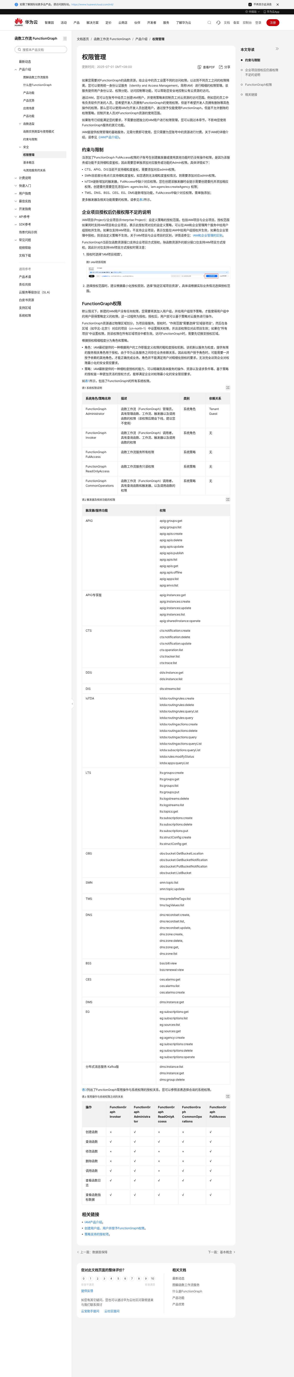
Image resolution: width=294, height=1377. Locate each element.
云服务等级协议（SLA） (35, 292)
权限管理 (28, 154)
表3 (84, 1089)
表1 (87, 381)
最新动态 (25, 61)
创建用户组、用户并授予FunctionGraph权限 (114, 1228)
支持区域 (25, 307)
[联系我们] (218, 23)
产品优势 (28, 100)
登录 (258, 22)
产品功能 (28, 92)
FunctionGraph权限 (258, 84)
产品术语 (25, 276)
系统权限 (25, 315)
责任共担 (25, 284)
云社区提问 (111, 1311)
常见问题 (25, 240)
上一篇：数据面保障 (93, 1252)
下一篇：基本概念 (220, 1252)
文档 (227, 22)
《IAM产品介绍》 (108, 137)
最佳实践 (25, 201)
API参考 (24, 216)
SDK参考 (25, 224)
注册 (273, 22)
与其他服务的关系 (34, 170)
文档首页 (83, 39)
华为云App (273, 11)
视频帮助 (25, 247)
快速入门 (25, 185)
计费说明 (25, 178)
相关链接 (251, 94)
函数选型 (28, 123)
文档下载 (25, 255)
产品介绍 (25, 69)
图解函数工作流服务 (35, 77)
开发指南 (25, 209)
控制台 (247, 22)
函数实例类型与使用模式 (38, 131)
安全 (26, 147)
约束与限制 (30, 139)
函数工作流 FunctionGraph (112, 39)
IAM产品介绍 (93, 1222)
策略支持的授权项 (97, 1234)
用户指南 (25, 193)
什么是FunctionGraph (37, 85)
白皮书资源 (26, 300)
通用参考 (25, 269)
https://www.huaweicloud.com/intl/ (92, 4)
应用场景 (28, 108)
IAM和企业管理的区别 (207, 235)
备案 (236, 22)
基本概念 (28, 162)
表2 (141, 199)
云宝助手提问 (90, 1311)
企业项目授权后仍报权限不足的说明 (261, 72)
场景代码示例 (28, 232)
